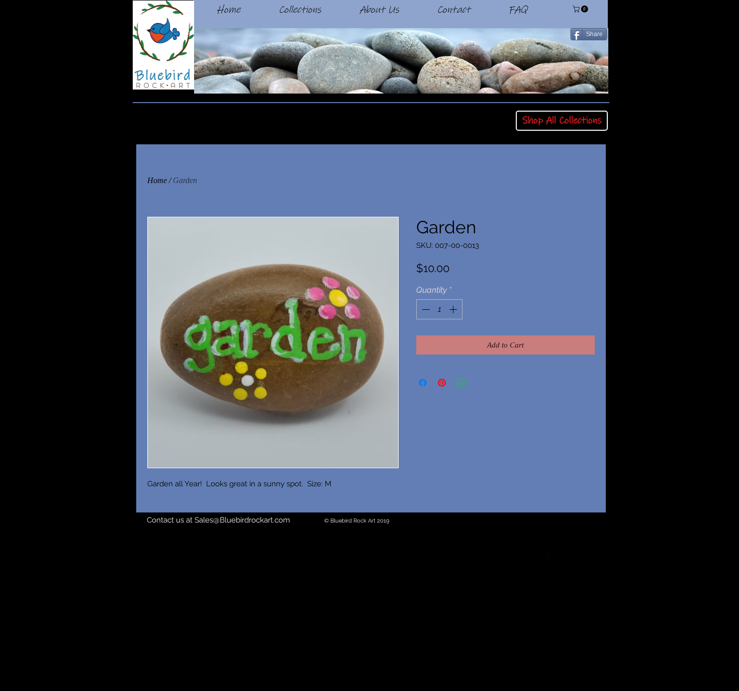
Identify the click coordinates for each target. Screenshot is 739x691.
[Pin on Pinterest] (442, 383)
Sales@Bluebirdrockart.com (242, 520)
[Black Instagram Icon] (602, 556)
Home (157, 180)
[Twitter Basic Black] (575, 556)
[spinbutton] (439, 309)
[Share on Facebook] (423, 383)
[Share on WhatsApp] (461, 383)
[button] (581, 9)
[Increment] (454, 309)
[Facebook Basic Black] (547, 556)
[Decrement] (425, 309)
